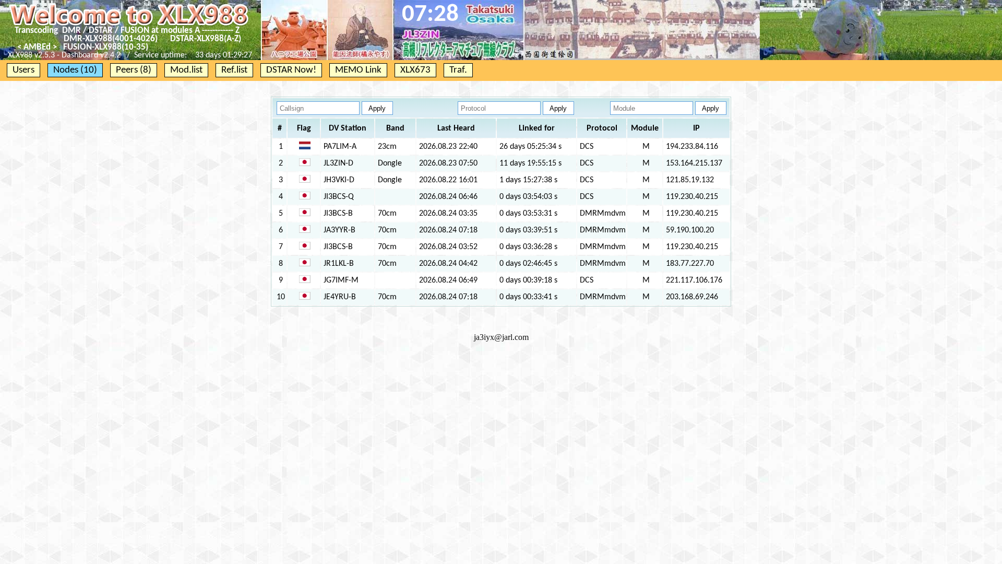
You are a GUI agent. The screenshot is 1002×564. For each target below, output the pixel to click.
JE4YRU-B (340, 297)
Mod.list (186, 70)
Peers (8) (133, 70)
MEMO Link (358, 70)
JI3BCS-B (338, 213)
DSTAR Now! (291, 70)
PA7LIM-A (340, 147)
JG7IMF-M (341, 280)
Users (23, 70)
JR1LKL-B (339, 264)
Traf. (458, 70)
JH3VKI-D (339, 180)
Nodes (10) (75, 70)
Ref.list (234, 70)
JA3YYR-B (339, 230)
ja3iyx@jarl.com (501, 337)
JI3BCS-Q (339, 197)
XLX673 (415, 70)
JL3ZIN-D (338, 163)
